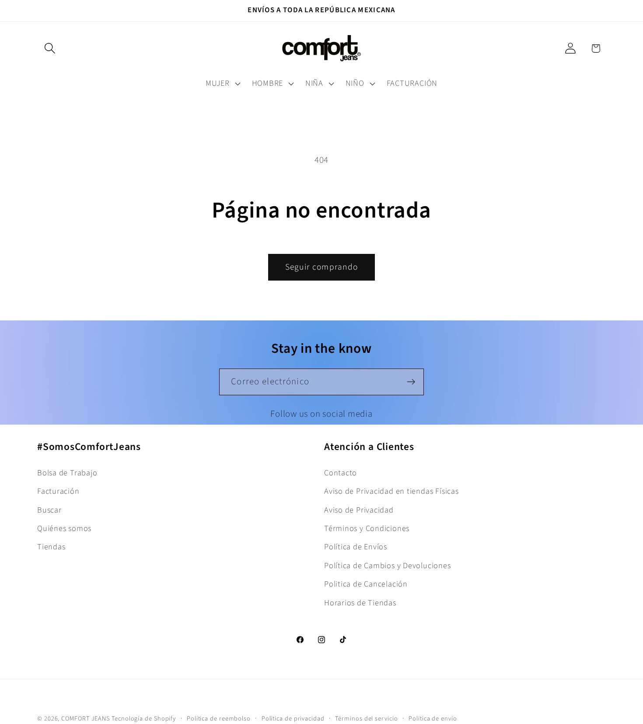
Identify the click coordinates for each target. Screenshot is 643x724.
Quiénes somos (64, 528)
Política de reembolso (219, 718)
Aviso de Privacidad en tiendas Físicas (391, 491)
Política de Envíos (355, 546)
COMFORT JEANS (85, 718)
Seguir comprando (321, 267)
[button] (49, 48)
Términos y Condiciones (366, 528)
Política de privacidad (293, 718)
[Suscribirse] (410, 382)
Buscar (49, 510)
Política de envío (433, 718)
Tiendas (51, 546)
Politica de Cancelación (366, 584)
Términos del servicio (366, 718)
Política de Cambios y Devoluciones (387, 565)
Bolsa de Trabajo (67, 472)
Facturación (58, 491)
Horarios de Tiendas (360, 602)
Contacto (340, 472)
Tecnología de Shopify (144, 718)
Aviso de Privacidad (359, 510)
